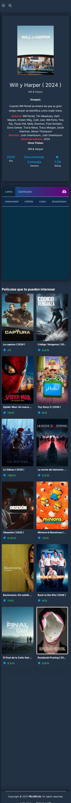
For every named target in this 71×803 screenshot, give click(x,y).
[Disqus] (35, 720)
